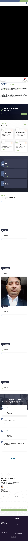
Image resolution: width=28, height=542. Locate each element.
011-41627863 (16, 532)
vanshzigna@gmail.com (6, 312)
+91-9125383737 (5, 387)
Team (15, 521)
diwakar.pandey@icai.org (6, 350)
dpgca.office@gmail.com (18, 533)
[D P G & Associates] (1, 3)
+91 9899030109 (5, 311)
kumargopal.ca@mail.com (6, 236)
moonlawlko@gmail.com (6, 388)
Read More (4, 137)
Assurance (2, 529)
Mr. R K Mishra (4, 309)
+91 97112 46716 (5, 349)
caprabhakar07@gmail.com (7, 274)
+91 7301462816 (5, 235)
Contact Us (16, 524)
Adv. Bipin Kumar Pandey (6, 385)
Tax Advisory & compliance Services (6, 531)
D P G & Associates (9, 539)
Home (15, 520)
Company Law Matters (4, 532)
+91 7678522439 (5, 273)
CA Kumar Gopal (5, 233)
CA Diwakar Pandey (5, 347)
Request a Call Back (3, 493)
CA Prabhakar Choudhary (7, 271)
